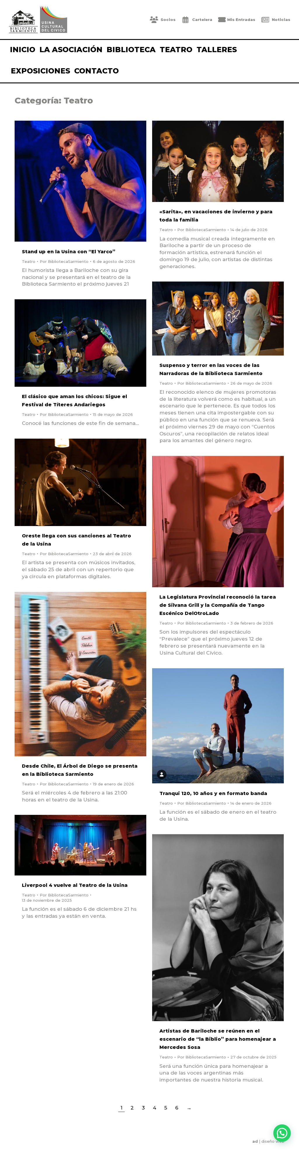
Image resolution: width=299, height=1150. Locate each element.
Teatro (28, 261)
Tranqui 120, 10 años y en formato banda (213, 793)
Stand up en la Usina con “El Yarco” (68, 251)
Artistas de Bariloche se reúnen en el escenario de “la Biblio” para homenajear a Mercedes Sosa (217, 1039)
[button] (282, 1133)
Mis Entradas (241, 19)
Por (64, 261)
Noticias (281, 19)
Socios (168, 19)
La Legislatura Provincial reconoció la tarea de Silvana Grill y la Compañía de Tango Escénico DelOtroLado (217, 605)
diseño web (272, 1141)
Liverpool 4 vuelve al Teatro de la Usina (75, 885)
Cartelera (202, 19)
